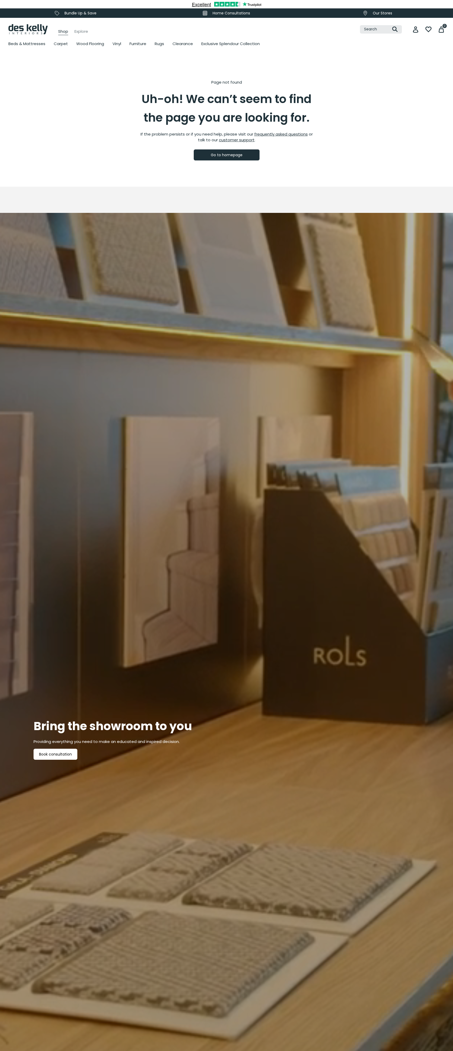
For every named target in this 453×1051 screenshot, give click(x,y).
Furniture (138, 43)
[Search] (395, 29)
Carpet (61, 43)
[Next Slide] (323, 115)
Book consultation (55, 754)
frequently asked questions (281, 134)
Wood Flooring (90, 43)
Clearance (182, 43)
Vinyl (116, 43)
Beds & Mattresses (26, 43)
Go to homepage (226, 155)
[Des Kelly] (28, 29)
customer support (237, 140)
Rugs (159, 43)
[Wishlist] (428, 29)
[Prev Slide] (18, 115)
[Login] (415, 29)
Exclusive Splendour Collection (230, 43)
